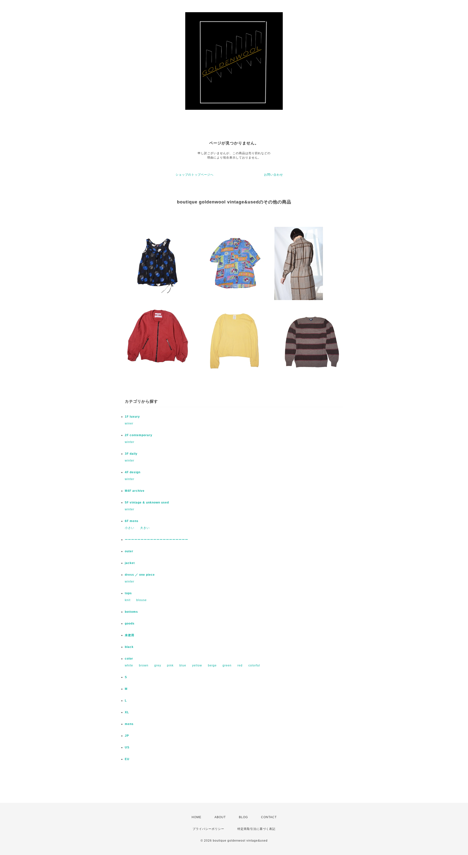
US (127, 747)
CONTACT (269, 817)
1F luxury (132, 416)
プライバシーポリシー (208, 829)
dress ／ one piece (140, 574)
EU (127, 759)
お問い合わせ (273, 174)
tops (128, 593)
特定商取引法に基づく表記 (256, 829)
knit (127, 600)
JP (127, 735)
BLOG (243, 817)
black (129, 647)
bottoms (131, 612)
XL (127, 712)
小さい (129, 528)
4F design (132, 472)
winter (129, 442)
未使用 (129, 635)
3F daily (131, 453)
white (129, 665)
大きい (145, 528)
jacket (130, 563)
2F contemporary (138, 435)
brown (143, 665)
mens (129, 724)
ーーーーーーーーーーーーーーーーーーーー (156, 539)
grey (157, 665)
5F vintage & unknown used (147, 502)
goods (130, 623)
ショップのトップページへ (195, 174)
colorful (254, 665)
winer (129, 423)
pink (170, 665)
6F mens (131, 521)
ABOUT (220, 817)
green (227, 665)
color (129, 658)
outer (129, 551)
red (240, 665)
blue (182, 665)
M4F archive (135, 491)
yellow (197, 665)
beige (212, 665)
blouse (141, 600)
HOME (196, 817)
